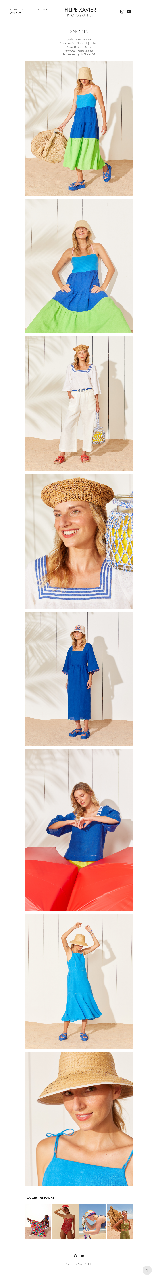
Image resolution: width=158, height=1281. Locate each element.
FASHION (26, 9)
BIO (45, 9)
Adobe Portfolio (85, 1264)
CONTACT (15, 13)
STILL (37, 9)
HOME (13, 9)
